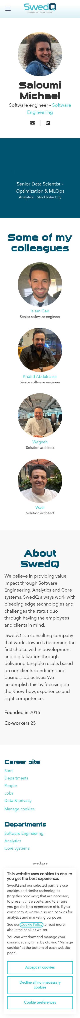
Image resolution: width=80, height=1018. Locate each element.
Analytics (12, 841)
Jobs (8, 793)
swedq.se (40, 863)
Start (8, 771)
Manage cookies (19, 809)
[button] (32, 123)
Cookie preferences (40, 1002)
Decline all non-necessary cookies (40, 985)
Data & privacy (18, 801)
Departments (16, 778)
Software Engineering (23, 834)
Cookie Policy (31, 925)
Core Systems (16, 848)
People (10, 786)
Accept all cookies (40, 967)
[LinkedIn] (48, 123)
